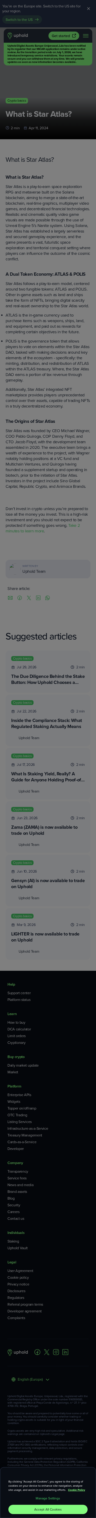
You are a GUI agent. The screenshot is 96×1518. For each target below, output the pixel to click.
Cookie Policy (76, 1490)
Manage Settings (48, 1498)
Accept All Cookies (48, 1509)
